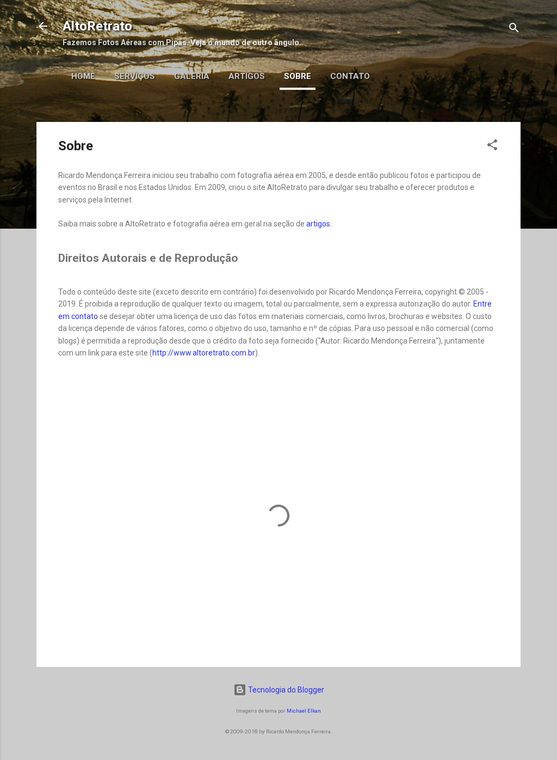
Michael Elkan (304, 711)
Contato (350, 76)
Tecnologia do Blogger (285, 689)
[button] (492, 146)
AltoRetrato (97, 26)
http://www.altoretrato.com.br (203, 352)
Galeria (191, 76)
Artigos (246, 76)
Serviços (134, 76)
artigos (318, 223)
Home (83, 76)
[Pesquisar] (514, 29)
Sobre (297, 76)
